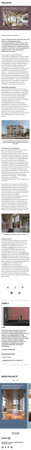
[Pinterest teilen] (22, 288)
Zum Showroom (9, 349)
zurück (14, 380)
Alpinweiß (11, 247)
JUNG (17, 28)
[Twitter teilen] (15, 287)
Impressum (18, 442)
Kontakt (5, 442)
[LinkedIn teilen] (11, 293)
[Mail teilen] (19, 293)
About (11, 442)
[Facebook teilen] (8, 288)
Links (4, 303)
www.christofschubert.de (13, 360)
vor (17, 380)
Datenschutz (7, 444)
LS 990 (13, 244)
